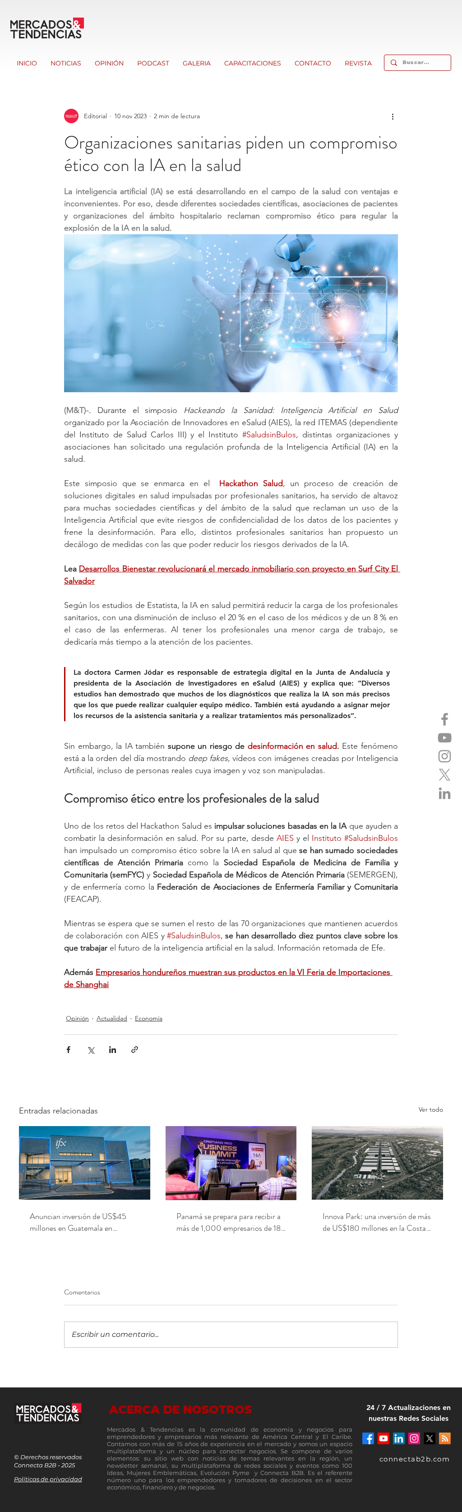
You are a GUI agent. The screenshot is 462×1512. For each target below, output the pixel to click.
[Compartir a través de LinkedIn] (112, 1049)
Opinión (77, 1018)
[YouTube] (444, 737)
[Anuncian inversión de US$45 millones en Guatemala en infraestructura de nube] (84, 1163)
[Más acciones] (392, 116)
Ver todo (431, 1109)
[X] (444, 774)
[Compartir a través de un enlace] (134, 1049)
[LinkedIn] (444, 793)
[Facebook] (444, 719)
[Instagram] (444, 756)
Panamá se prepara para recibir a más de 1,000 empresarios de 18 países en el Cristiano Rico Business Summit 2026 (228, 1222)
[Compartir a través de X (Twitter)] (90, 1049)
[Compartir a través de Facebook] (68, 1049)
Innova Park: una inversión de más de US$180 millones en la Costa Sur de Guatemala (377, 1222)
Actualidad (112, 1018)
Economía (148, 1018)
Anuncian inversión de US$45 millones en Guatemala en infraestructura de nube (78, 1222)
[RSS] (445, 1438)
